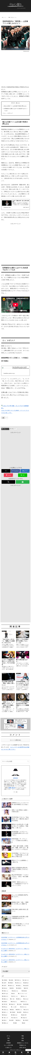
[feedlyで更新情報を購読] (22, 482)
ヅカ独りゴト (8, 1047)
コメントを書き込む (15, 740)
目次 (13, 103)
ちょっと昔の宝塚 (8, 1045)
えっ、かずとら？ (8, 113)
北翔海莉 (8, 1043)
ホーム (8, 1036)
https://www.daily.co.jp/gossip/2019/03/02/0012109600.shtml (18, 48)
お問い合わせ (11, 787)
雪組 (23, 1036)
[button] (28, 761)
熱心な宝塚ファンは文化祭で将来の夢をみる (15, 106)
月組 (8, 1040)
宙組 (23, 1038)
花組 (8, 1038)
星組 (23, 1040)
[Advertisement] (15, 68)
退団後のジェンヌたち (22, 1043)
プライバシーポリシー (15, 1049)
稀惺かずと (14, 428)
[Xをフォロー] (8, 482)
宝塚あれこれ (6, 428)
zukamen (15, 778)
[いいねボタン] (3, 418)
